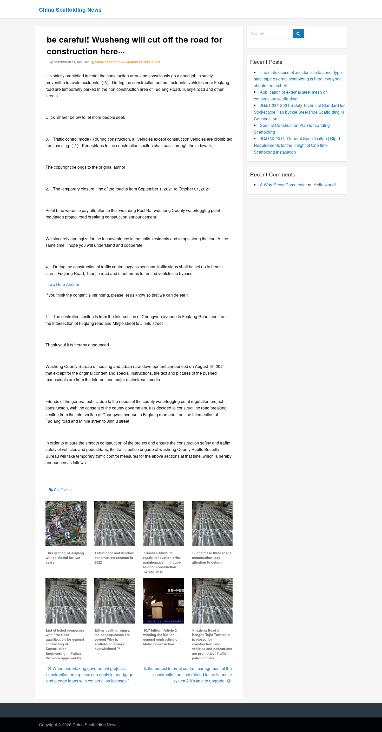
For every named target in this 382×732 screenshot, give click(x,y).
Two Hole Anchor (63, 284)
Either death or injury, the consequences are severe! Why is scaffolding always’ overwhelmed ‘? (112, 639)
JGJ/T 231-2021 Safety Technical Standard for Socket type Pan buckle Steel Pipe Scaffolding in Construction (299, 111)
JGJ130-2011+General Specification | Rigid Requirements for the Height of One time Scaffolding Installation (297, 145)
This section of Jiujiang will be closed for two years (65, 558)
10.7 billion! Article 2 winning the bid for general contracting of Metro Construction (161, 637)
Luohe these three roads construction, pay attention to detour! (211, 558)
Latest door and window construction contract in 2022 (114, 558)
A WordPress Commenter (283, 185)
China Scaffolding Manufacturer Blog (127, 62)
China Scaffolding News (70, 9)
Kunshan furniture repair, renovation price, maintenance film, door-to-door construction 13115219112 (162, 562)
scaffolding (63, 489)
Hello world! (325, 185)
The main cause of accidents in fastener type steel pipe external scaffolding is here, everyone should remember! (298, 78)
